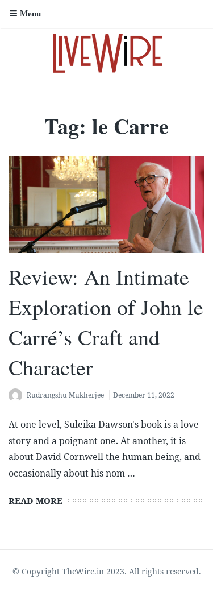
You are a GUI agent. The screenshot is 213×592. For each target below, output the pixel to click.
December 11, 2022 (143, 395)
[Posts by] (18, 396)
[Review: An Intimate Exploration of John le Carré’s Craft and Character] (106, 204)
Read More (35, 500)
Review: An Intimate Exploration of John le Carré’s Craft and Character (106, 322)
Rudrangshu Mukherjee (65, 395)
